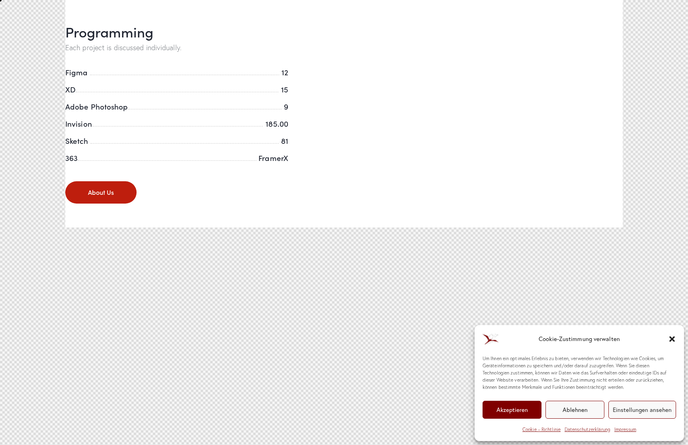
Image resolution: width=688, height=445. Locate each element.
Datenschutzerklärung (587, 429)
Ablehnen (575, 410)
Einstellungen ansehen (642, 410)
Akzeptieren (512, 410)
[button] (672, 339)
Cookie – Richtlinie (541, 429)
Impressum (625, 429)
